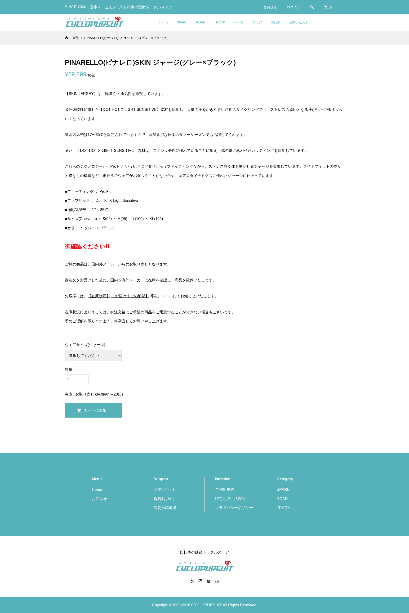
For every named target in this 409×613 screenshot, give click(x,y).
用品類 (275, 22)
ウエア (257, 22)
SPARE (182, 22)
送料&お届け (164, 499)
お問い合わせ (299, 22)
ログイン (293, 7)
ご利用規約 (224, 489)
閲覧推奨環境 (165, 508)
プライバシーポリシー (234, 508)
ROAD (200, 22)
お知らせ (99, 499)
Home (163, 22)
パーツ (239, 22)
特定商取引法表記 (230, 499)
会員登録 (270, 7)
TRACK (219, 22)
